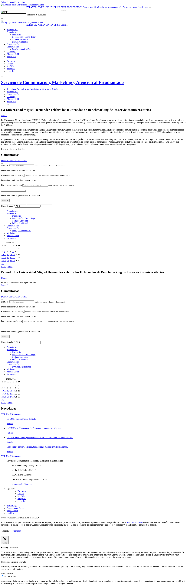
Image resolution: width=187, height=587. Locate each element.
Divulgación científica (21, 49)
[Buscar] (2, 18)
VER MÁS (11, 414)
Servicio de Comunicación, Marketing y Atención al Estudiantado (62, 82)
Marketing (11, 51)
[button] (12, 32)
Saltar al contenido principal (13, 2)
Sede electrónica (71, 7)
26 (8, 260)
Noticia (4, 115)
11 (5, 254)
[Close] (2, 163)
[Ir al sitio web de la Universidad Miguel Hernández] (22, 5)
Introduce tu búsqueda (36, 15)
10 (3, 254)
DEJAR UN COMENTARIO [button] (14, 160)
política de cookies (135, 522)
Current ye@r (8, 206)
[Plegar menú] (67, 25)
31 (3, 263)
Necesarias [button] (6, 562)
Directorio (16, 34)
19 (8, 257)
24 (3, 260)
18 (5, 257)
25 (5, 260)
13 (11, 254)
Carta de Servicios (20, 39)
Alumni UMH (13, 54)
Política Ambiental (20, 42)
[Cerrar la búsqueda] (2, 20)
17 (3, 257)
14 (13, 254)
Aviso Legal (12, 505)
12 (8, 254)
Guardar (5, 200)
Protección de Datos (15, 508)
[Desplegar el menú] (65, 10)
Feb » (10, 266)
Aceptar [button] (5, 531)
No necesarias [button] (7, 573)
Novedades (11, 56)
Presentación (12, 29)
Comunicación (13, 44)
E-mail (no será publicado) (12, 175)
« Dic (3, 266)
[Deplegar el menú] (8, 104)
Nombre (4, 165)
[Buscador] (62, 10)
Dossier (4, 278)
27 (11, 260)
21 (13, 257)
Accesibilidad (12, 510)
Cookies (10, 513)
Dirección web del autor (11, 185)
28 (13, 260)
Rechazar (17, 531)
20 (11, 257)
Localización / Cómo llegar (23, 37)
